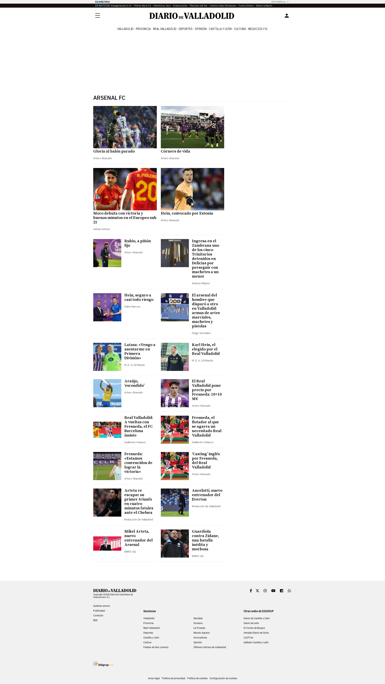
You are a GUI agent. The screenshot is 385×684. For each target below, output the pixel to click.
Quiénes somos (101, 606)
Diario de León (251, 623)
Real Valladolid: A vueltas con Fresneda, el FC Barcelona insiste (138, 426)
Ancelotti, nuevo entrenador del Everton (207, 495)
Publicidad (99, 610)
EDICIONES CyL (279, 2)
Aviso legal (154, 678)
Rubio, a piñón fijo (137, 243)
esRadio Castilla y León (256, 642)
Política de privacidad (173, 678)
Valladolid (125, 29)
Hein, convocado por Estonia (187, 213)
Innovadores (200, 637)
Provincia (143, 29)
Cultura (240, 29)
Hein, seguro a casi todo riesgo (138, 297)
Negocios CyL (258, 29)
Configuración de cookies (223, 678)
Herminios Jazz (162, 5)
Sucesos (198, 623)
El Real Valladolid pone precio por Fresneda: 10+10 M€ (207, 390)
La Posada (199, 628)
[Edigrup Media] (103, 664)
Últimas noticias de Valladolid (210, 647)
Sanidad (198, 618)
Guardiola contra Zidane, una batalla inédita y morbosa (205, 540)
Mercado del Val (198, 5)
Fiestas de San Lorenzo (155, 647)
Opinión (201, 29)
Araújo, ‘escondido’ (134, 383)
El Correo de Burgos (254, 628)
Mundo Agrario (202, 632)
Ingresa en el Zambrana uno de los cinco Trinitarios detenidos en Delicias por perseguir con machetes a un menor (205, 259)
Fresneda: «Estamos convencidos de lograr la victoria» (138, 463)
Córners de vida (175, 151)
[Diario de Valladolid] (191, 16)
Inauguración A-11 (121, 5)
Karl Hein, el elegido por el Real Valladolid (206, 349)
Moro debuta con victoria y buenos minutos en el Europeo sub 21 (124, 218)
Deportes (185, 29)
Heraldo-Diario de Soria (256, 632)
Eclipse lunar (180, 5)
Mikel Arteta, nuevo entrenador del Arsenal (138, 538)
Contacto (98, 615)
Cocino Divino (246, 5)
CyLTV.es (248, 637)
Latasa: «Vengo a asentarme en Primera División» (139, 351)
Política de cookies (197, 678)
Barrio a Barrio (264, 5)
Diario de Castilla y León (257, 618)
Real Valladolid (164, 29)
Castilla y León (220, 29)
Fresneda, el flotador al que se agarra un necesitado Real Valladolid (206, 426)
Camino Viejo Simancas (223, 5)
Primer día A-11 (142, 5)
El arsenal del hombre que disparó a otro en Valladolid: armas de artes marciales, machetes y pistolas (206, 311)
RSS (95, 620)
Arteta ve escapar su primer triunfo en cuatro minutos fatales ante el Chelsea (138, 501)
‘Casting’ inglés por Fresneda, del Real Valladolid (206, 461)
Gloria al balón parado (114, 151)
